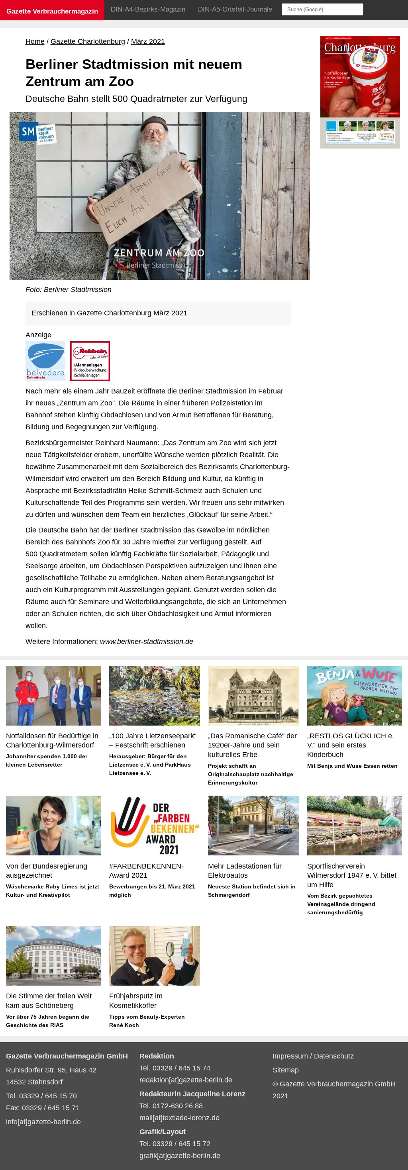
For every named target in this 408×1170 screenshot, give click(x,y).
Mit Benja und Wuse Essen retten (352, 766)
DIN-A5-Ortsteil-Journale (235, 9)
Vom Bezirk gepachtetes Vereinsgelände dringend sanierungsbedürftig (341, 904)
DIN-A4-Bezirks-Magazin (148, 9)
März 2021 (148, 41)
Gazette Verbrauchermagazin (52, 11)
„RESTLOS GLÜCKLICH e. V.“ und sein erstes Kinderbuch (351, 745)
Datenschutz (334, 1056)
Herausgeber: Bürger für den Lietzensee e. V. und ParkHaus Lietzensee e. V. (150, 764)
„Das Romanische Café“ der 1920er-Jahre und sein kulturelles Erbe (252, 745)
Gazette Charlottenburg (88, 41)
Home (35, 41)
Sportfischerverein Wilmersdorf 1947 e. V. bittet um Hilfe (351, 875)
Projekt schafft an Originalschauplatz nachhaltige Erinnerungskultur (250, 774)
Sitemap (286, 1070)
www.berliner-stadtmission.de (146, 642)
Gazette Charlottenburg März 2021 (132, 313)
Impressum (291, 1056)
